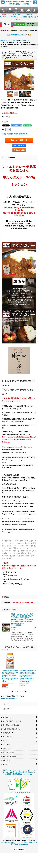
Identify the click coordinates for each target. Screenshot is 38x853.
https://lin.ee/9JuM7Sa (9, 698)
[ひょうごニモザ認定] (19, 785)
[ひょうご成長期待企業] (10, 830)
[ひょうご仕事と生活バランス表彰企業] (11, 815)
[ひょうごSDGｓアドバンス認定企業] (26, 800)
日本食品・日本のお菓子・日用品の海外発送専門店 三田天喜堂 (19, 2)
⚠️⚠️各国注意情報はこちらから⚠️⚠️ (19, 35)
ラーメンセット (20, 770)
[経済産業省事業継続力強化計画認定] (26, 815)
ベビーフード (29, 14)
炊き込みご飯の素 (21, 772)
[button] (3, 2)
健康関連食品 (17, 774)
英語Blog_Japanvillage (20, 844)
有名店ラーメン (18, 14)
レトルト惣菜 (23, 17)
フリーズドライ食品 (7, 772)
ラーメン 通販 (22, 842)
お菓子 (31, 17)
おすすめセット (29, 774)
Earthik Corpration (7, 842)
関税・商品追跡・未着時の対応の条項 (15, 134)
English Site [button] (19, 849)
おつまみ (14, 17)
